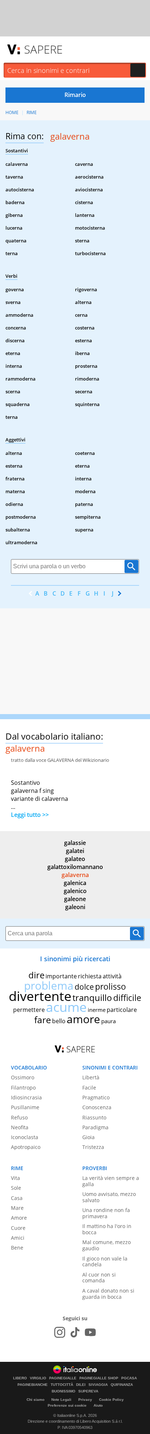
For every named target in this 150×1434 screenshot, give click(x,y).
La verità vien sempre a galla (110, 1181)
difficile (127, 998)
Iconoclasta (24, 1137)
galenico (75, 891)
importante (61, 976)
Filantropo (23, 1087)
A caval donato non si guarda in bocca (108, 1293)
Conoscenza (96, 1107)
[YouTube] (90, 1332)
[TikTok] (75, 1332)
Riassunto (94, 1117)
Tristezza (93, 1146)
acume (66, 1007)
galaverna (75, 875)
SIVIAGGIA (98, 1385)
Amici (17, 1237)
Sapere (43, 49)
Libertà (90, 1077)
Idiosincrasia (26, 1097)
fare (42, 1019)
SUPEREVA (88, 1391)
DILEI (81, 1385)
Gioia (88, 1137)
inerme (97, 1009)
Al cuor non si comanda (99, 1277)
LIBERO (20, 1378)
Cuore (18, 1227)
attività (112, 976)
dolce (84, 987)
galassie (75, 843)
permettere (29, 1010)
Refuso (19, 1117)
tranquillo (92, 997)
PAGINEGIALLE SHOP (98, 1378)
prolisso (110, 986)
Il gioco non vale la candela (104, 1261)
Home (12, 112)
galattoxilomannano (75, 867)
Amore (19, 1217)
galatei (75, 851)
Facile (89, 1087)
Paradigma (95, 1127)
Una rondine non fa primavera (106, 1213)
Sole (16, 1187)
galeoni (75, 907)
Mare (17, 1207)
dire (36, 975)
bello (59, 1021)
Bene (17, 1247)
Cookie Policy (111, 1400)
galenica (75, 883)
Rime (32, 112)
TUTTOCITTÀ (62, 1385)
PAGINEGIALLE (62, 1378)
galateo (75, 859)
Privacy (85, 1400)
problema (49, 985)
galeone (75, 899)
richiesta (90, 976)
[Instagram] (59, 1332)
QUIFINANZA (122, 1385)
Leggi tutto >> (30, 815)
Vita (15, 1177)
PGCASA (129, 1378)
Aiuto (98, 1405)
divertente (40, 996)
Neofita (19, 1127)
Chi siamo (35, 1400)
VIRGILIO (38, 1378)
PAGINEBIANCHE (32, 1385)
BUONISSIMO (63, 1391)
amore (83, 1019)
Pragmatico (96, 1097)
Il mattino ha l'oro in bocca (106, 1229)
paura (108, 1021)
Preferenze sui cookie (67, 1405)
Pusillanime (25, 1107)
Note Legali (61, 1400)
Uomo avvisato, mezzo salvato (109, 1197)
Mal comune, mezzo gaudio (106, 1245)
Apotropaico (25, 1146)
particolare (122, 1010)
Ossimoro (22, 1077)
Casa (17, 1198)
